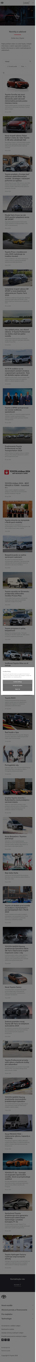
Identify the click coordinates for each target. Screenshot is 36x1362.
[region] (17, 681)
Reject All (17, 689)
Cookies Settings (17, 681)
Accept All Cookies (17, 685)
